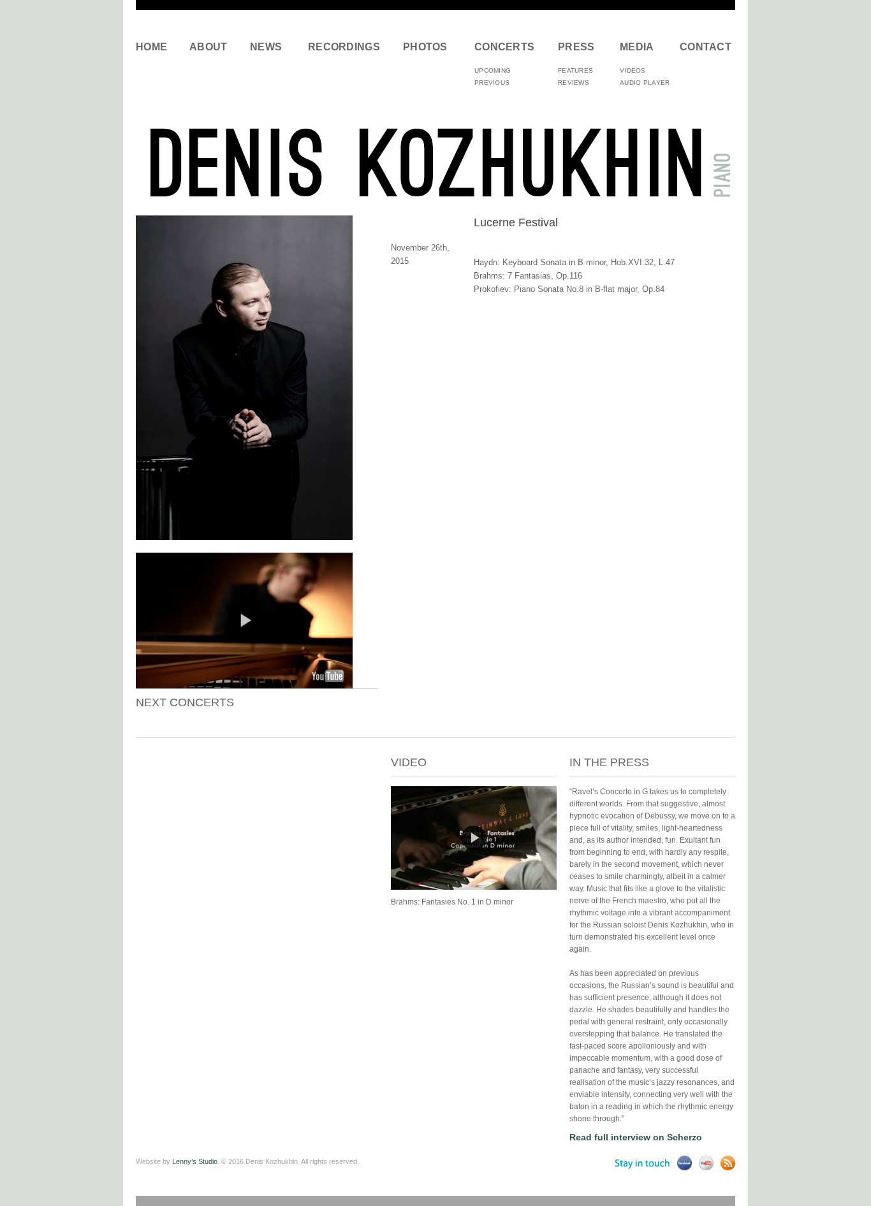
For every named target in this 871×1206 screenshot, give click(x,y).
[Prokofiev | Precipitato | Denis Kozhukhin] (474, 887)
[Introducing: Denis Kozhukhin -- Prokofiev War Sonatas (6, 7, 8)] (244, 685)
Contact (703, 47)
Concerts (504, 47)
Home (151, 47)
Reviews (573, 82)
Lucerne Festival (516, 222)
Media (637, 47)
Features (575, 70)
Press (576, 47)
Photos (425, 47)
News (266, 47)
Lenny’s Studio (194, 1161)
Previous (491, 82)
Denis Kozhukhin (435, 161)
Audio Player (645, 82)
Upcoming (492, 70)
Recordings (344, 47)
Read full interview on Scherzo (635, 1137)
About (208, 47)
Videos (633, 70)
